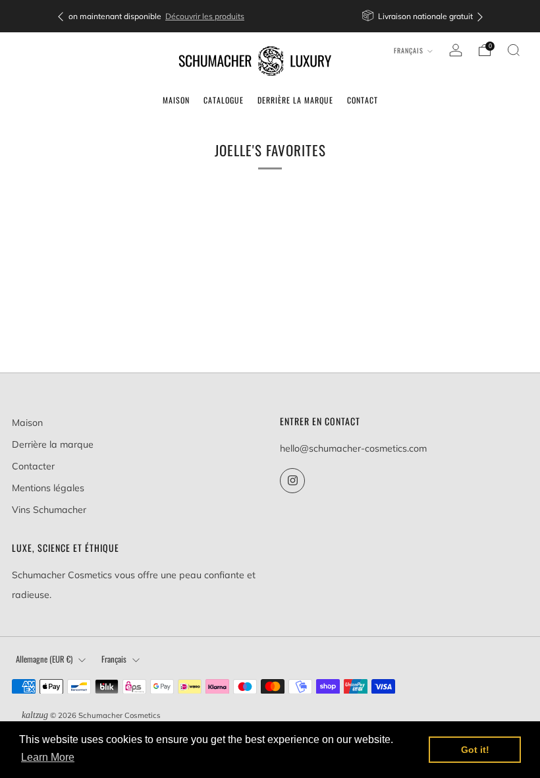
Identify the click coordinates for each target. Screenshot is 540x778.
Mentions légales (48, 488)
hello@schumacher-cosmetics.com (353, 448)
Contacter (33, 466)
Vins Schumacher (49, 510)
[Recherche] (513, 50)
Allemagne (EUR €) (44, 659)
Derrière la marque (295, 99)
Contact (362, 99)
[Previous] (60, 16)
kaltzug (35, 715)
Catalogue (223, 99)
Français (408, 50)
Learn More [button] (47, 757)
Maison (176, 99)
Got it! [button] (475, 749)
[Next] (480, 16)
